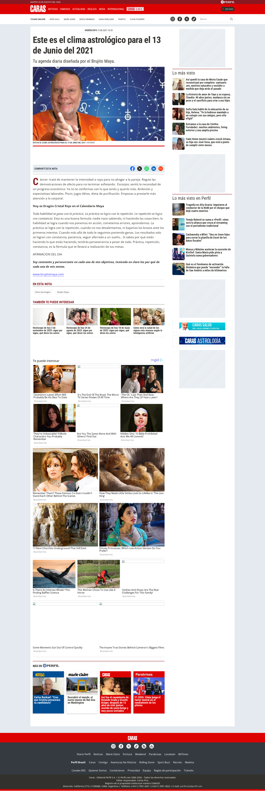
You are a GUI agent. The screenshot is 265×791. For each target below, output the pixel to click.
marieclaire (82, 675)
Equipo (147, 770)
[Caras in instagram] (172, 19)
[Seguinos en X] (186, 19)
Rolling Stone (146, 762)
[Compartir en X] (139, 168)
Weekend (140, 754)
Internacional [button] (116, 9)
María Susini (69, 19)
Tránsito (189, 770)
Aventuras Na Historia (123, 762)
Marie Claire (113, 754)
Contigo (103, 762)
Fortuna (127, 754)
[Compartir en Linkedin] (153, 168)
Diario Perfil (83, 754)
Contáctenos (117, 770)
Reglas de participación (167, 770)
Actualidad (78, 9)
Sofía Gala (55, 19)
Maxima (189, 762)
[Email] (160, 168)
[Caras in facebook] (179, 19)
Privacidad (134, 770)
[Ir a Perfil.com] (228, 2)
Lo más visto (183, 73)
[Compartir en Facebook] (132, 168)
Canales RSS (79, 770)
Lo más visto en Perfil (191, 198)
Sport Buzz (163, 762)
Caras (92, 762)
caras (115, 675)
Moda (102, 9)
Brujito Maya (63, 292)
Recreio (177, 762)
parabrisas (149, 675)
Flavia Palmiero (137, 19)
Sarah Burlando (106, 19)
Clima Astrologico (43, 292)
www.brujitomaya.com (48, 274)
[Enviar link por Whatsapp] (146, 168)
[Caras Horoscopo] (202, 343)
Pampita (122, 19)
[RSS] (144, 746)
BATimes (183, 754)
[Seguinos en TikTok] (194, 19)
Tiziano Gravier (37, 19)
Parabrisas (155, 754)
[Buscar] (231, 19)
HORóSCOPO (91, 30)
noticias (48, 675)
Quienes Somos (98, 770)
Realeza (92, 9)
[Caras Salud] (202, 329)
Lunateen (169, 754)
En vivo (229, 9)
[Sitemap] (151, 746)
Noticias (53, 9)
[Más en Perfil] (51, 666)
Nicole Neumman (86, 19)
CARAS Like (135, 8)
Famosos (65, 9)
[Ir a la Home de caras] (38, 11)
